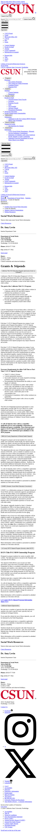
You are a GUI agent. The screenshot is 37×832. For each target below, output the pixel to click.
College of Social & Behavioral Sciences (13, 64)
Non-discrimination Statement (13, 817)
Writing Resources (10, 212)
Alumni (7, 49)
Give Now (4, 806)
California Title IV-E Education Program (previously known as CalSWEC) (18, 271)
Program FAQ (12, 87)
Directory (7, 789)
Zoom (6, 42)
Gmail (6, 35)
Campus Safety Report (11, 823)
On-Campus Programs (15, 82)
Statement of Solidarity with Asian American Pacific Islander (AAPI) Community (21, 135)
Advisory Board (13, 108)
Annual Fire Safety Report (12, 822)
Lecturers (11, 101)
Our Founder (12, 106)
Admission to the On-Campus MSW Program (22, 119)
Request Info (8, 55)
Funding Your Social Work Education (16, 207)
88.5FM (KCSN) (10, 798)
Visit (6, 57)
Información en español (12, 52)
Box (6, 40)
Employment (8, 793)
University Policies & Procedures (14, 800)
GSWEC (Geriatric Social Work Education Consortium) (16, 486)
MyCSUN (4, 30)
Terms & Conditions (11, 815)
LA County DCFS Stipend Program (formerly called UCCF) (17, 548)
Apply (6, 59)
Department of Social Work (15, 198)
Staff (9, 104)
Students (7, 89)
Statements (8, 128)
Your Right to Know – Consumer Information (18, 801)
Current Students (10, 45)
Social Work (4, 65)
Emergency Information (12, 791)
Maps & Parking (9, 795)
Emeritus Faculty (13, 103)
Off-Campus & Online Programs (18, 83)
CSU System (8, 827)
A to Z (6, 786)
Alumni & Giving (9, 122)
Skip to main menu (6, 1)
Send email (4, 253)
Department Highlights (15, 110)
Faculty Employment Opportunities (15, 113)
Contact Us (4, 707)
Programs (8, 78)
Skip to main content (18, 1)
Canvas (7, 38)
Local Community (10, 50)
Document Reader (10, 825)
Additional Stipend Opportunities (10, 605)
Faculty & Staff (9, 47)
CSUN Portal (9, 33)
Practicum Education (11, 111)
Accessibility (8, 788)
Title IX (7, 813)
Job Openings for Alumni (16, 126)
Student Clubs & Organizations (14, 210)
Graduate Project (13, 85)
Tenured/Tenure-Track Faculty (17, 99)
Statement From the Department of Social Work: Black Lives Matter (20, 139)
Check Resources (6, 223)
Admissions (8, 115)
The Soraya (8, 796)
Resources (11, 94)
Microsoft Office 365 (11, 37)
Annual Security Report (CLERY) (15, 820)
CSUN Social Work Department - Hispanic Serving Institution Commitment (21, 132)
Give (6, 60)
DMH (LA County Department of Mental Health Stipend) (17, 436)
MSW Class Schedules (15, 120)
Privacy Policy (9, 818)
